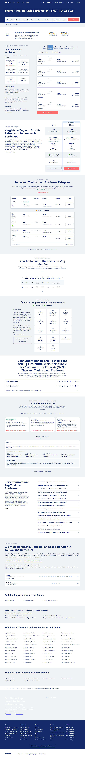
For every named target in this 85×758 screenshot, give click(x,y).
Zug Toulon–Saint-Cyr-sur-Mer (50, 600)
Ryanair (37, 727)
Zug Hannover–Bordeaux (48, 641)
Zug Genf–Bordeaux (29, 647)
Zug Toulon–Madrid (28, 650)
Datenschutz (42, 754)
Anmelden (78, 2)
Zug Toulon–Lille (65, 656)
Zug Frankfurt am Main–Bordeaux (32, 636)
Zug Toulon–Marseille (29, 600)
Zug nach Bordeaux (32, 688)
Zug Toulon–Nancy (47, 662)
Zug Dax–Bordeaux (9, 678)
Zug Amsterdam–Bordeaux (68, 638)
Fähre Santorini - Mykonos (57, 727)
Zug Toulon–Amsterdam (48, 650)
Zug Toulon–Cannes (10, 662)
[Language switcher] (49, 2)
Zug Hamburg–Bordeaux (67, 633)
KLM (36, 735)
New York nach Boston (11, 733)
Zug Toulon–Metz (65, 659)
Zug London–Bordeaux (10, 636)
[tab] (43, 51)
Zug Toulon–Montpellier (11, 659)
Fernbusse (23, 724)
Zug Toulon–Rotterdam (29, 659)
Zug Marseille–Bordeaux (11, 647)
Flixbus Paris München (26, 735)
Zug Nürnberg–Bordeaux (30, 641)
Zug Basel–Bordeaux (10, 644)
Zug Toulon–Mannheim (10, 656)
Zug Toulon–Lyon (9, 653)
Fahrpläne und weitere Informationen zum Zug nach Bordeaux (59, 618)
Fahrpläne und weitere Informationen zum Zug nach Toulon (20, 618)
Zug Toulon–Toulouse (66, 653)
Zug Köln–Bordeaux (66, 636)
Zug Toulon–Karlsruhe (48, 656)
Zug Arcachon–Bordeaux (48, 678)
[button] (39, 19)
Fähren (27, 2)
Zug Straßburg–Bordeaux (30, 644)
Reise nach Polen (69, 733)
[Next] (77, 47)
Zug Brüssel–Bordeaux (67, 641)
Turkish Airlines (39, 729)
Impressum (20, 754)
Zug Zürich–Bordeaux (10, 641)
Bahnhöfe (7, 735)
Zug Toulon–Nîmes (28, 662)
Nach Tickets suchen (10, 65)
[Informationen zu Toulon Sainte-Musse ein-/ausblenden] (78, 583)
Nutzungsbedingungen (31, 754)
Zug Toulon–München (47, 647)
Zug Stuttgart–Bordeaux (48, 636)
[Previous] (22, 278)
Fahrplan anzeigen (11, 81)
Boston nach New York (11, 731)
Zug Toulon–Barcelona (10, 650)
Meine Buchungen (59, 2)
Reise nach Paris (69, 731)
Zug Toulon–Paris (65, 647)
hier (56, 249)
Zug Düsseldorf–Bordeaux (49, 638)
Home (6, 688)
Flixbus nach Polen (25, 727)
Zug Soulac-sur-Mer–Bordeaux (31, 678)
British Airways (39, 731)
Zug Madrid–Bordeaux (29, 638)
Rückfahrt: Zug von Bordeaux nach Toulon (15, 615)
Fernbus (18, 2)
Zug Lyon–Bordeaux (47, 644)
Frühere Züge (16, 244)
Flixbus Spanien (24, 729)
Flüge (23, 2)
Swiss (36, 733)
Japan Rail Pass (69, 727)
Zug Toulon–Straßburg (67, 650)
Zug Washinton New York (11, 729)
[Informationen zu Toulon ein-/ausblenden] (78, 576)
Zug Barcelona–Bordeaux (11, 638)
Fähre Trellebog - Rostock (57, 733)
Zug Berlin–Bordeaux (10, 633)
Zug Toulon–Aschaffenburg (68, 662)
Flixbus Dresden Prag (25, 731)
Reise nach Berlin (69, 729)
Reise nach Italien (70, 735)
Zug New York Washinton (11, 727)
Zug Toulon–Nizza (9, 600)
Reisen (67, 724)
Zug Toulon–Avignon (47, 659)
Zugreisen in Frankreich (19, 688)
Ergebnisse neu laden (41, 192)
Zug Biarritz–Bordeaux (67, 678)
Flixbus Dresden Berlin (26, 733)
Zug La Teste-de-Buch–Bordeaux (32, 681)
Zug (14, 2)
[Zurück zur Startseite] (9, 2)
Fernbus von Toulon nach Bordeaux (52, 615)
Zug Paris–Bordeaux (47, 633)
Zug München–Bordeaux (30, 633)
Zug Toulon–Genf (46, 653)
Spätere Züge (68, 244)
